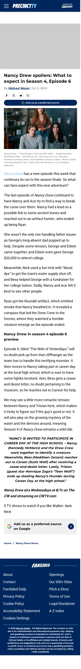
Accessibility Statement (21, 611)
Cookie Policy (13, 604)
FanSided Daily (14, 589)
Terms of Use (59, 596)
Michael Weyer (19, 88)
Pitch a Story (59, 589)
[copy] (28, 95)
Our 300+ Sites (60, 582)
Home (8, 543)
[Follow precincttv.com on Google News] (71, 526)
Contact (9, 582)
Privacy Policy (14, 596)
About (8, 575)
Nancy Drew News (27, 543)
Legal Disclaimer (62, 604)
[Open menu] (6, 6)
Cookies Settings (16, 618)
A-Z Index (56, 611)
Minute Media (23, 628)
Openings (56, 575)
